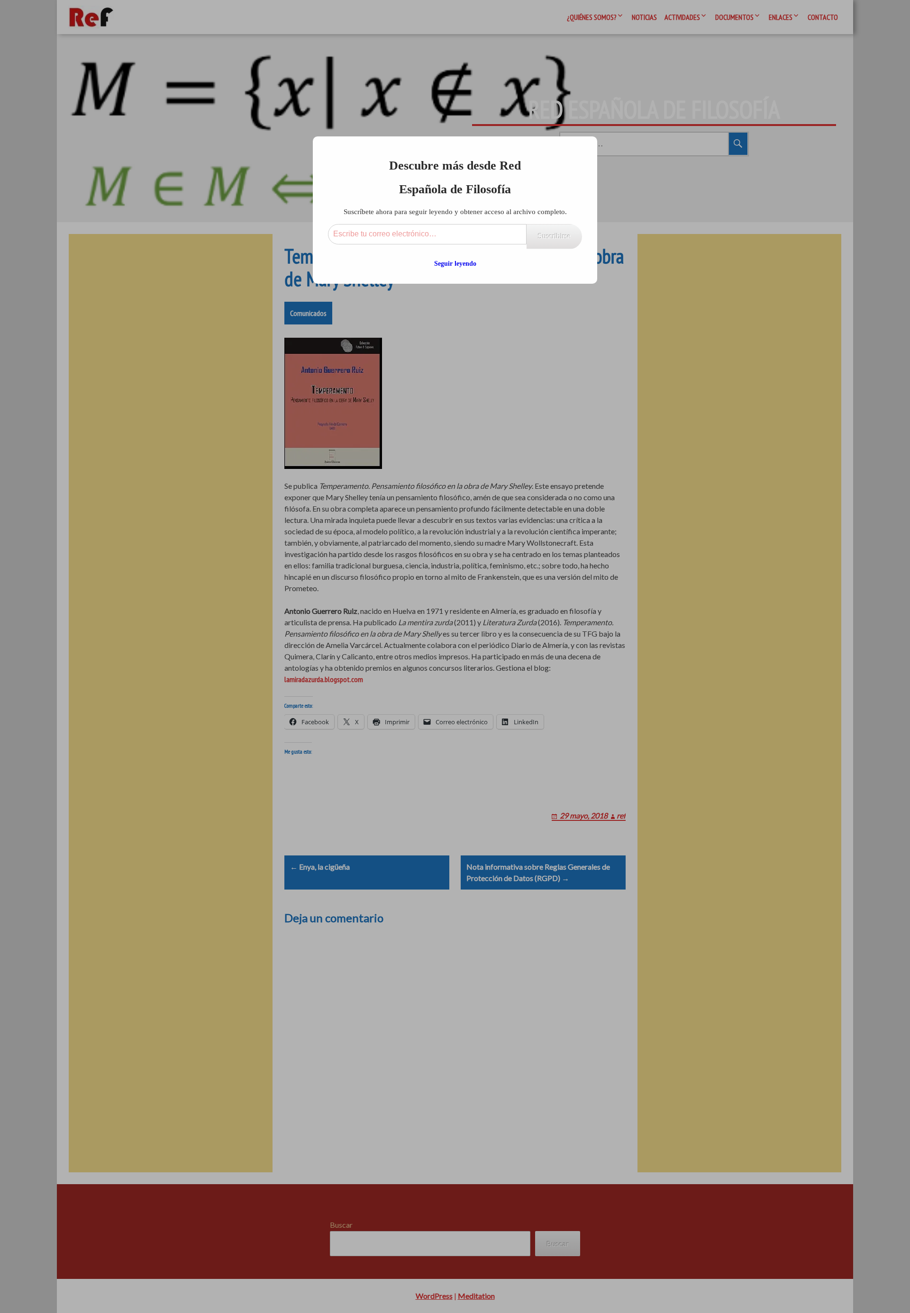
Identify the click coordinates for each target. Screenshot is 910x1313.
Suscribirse (554, 236)
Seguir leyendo (455, 263)
